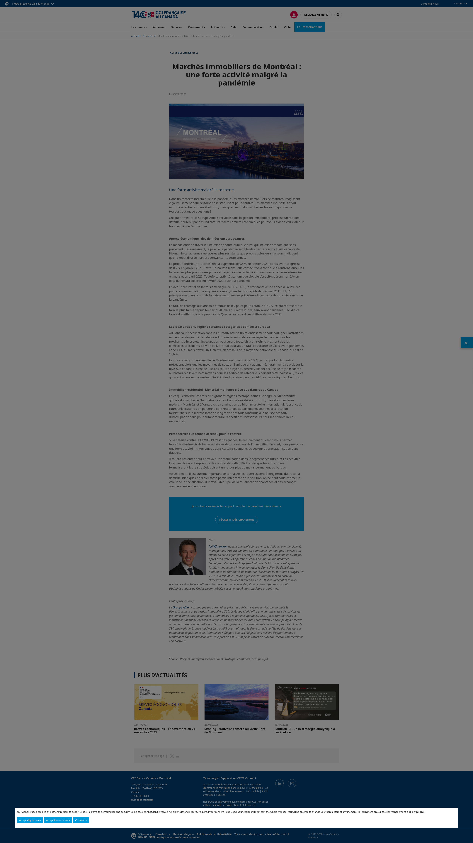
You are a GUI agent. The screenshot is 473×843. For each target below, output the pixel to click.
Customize (81, 820)
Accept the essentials (58, 820)
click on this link (415, 811)
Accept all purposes (30, 820)
